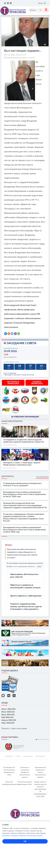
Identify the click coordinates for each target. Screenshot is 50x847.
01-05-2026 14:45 (11, 445)
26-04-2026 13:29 (11, 468)
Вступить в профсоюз (13, 383)
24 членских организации (25, 417)
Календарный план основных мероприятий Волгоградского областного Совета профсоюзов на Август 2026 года (24, 494)
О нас (18, 756)
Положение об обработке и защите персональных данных (40, 772)
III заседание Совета (20, 343)
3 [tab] (38, 739)
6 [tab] (43, 739)
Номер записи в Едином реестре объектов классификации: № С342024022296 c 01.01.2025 (40, 789)
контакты (28, 756)
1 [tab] (35, 739)
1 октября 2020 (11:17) (16, 55)
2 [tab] (36, 739)
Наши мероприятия (11, 421)
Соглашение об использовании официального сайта (9, 771)
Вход (40, 3)
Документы (7, 476)
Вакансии (40, 756)
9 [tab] (48, 739)
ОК (25, 841)
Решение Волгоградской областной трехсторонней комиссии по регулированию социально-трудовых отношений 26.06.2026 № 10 (25, 505)
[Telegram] (12, 333)
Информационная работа (17, 58)
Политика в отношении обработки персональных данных (24, 772)
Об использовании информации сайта (25, 783)
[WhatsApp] (18, 333)
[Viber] (15, 333)
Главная (9, 756)
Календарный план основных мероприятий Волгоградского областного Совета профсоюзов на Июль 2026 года (24, 530)
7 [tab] (44, 739)
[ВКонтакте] (5, 333)
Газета (32, 58)
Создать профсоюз (37, 383)
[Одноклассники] (8, 333)
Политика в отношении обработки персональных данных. (22, 835)
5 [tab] (41, 739)
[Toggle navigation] (45, 10)
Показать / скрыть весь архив (14, 728)
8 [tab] (46, 739)
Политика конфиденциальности (9, 783)
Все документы (42, 477)
